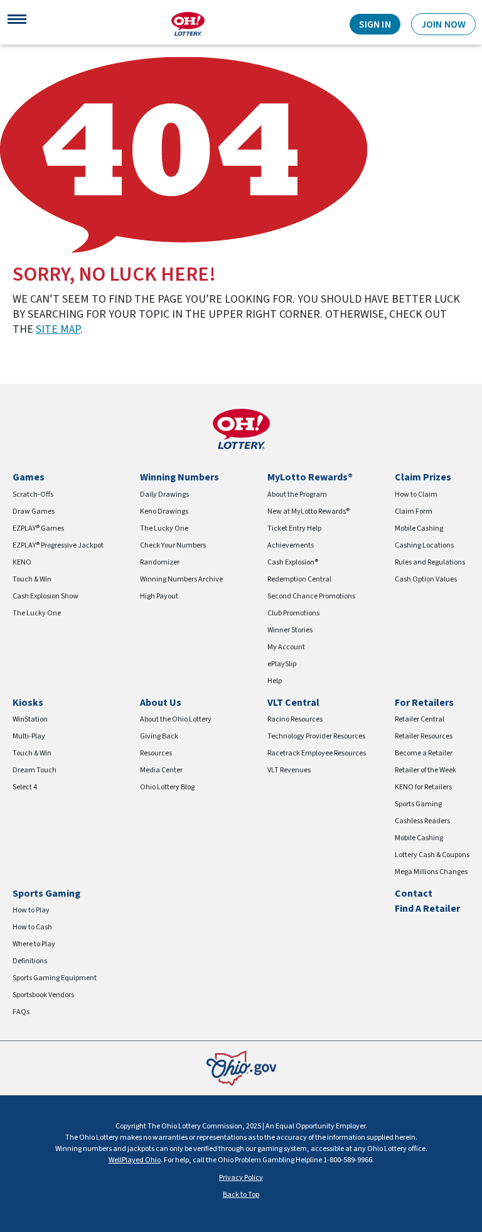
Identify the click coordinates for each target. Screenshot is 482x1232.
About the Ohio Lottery (176, 719)
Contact (413, 893)
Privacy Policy (241, 1177)
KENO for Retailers (423, 787)
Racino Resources (295, 719)
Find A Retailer (427, 909)
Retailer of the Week (425, 770)
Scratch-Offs (33, 494)
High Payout (159, 596)
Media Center (161, 770)
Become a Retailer (424, 753)
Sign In (375, 24)
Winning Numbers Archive (181, 579)
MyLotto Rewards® (310, 477)
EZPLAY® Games (38, 528)
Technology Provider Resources (316, 736)
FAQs (21, 1012)
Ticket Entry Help (294, 528)
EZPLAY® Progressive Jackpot (58, 545)
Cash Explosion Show (45, 596)
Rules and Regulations (430, 562)
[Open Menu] (17, 23)
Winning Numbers (179, 477)
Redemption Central (299, 579)
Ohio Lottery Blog (167, 787)
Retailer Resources (424, 736)
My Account (286, 647)
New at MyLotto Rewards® (308, 511)
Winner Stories (290, 630)
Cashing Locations (424, 545)
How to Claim (416, 494)
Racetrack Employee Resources (316, 753)
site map (58, 329)
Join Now (443, 24)
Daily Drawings (164, 494)
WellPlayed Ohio (135, 1160)
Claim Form (413, 511)
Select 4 (25, 787)
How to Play (31, 910)
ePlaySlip (281, 664)
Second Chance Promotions (311, 596)
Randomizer (159, 562)
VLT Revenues (289, 770)
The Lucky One (37, 613)
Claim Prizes (423, 477)
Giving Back (159, 736)
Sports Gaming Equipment (55, 978)
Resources (156, 753)
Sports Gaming (418, 804)
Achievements (290, 545)
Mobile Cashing (419, 528)
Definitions (30, 961)
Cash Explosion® (292, 562)
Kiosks (28, 703)
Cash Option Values (426, 579)
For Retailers (424, 703)
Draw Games (34, 511)
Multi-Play (29, 736)
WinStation (30, 719)
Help (274, 681)
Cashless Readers (422, 821)
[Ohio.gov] (241, 1067)
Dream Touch (34, 770)
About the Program (297, 494)
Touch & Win (32, 579)
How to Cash (32, 927)
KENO (22, 562)
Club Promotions (293, 613)
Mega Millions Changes (431, 872)
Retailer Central (419, 719)
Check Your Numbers (173, 545)
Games (29, 477)
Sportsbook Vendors (43, 995)
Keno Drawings (164, 511)
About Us (160, 703)
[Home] (188, 23)
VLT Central (293, 703)
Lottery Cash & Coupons (432, 855)
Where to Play (34, 944)
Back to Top (241, 1194)
